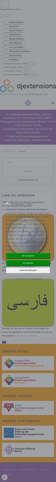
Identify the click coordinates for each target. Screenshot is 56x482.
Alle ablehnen (28, 263)
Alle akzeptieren (28, 256)
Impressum (28, 275)
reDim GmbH (37, 279)
